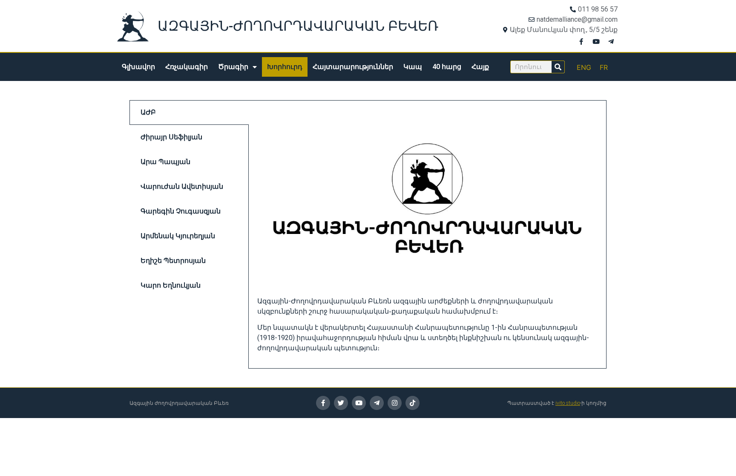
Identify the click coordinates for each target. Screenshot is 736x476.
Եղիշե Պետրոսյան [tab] (173, 261)
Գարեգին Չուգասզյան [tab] (181, 211)
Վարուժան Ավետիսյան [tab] (182, 186)
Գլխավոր (138, 67)
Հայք (480, 67)
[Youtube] (596, 41)
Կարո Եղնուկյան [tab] (171, 285)
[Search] (558, 67)
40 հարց (446, 67)
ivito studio (567, 403)
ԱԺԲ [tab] (148, 112)
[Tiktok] (412, 403)
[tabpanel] (427, 234)
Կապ (412, 67)
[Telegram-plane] (611, 41)
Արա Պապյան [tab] (165, 162)
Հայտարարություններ (353, 67)
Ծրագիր (233, 67)
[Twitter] (341, 403)
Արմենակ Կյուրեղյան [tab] (178, 236)
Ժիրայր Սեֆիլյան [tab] (171, 137)
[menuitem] (583, 67)
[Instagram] (395, 403)
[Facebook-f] (581, 41)
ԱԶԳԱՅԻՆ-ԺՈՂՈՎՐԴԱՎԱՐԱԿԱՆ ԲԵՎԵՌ (298, 26)
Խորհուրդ (284, 67)
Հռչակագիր (186, 67)
